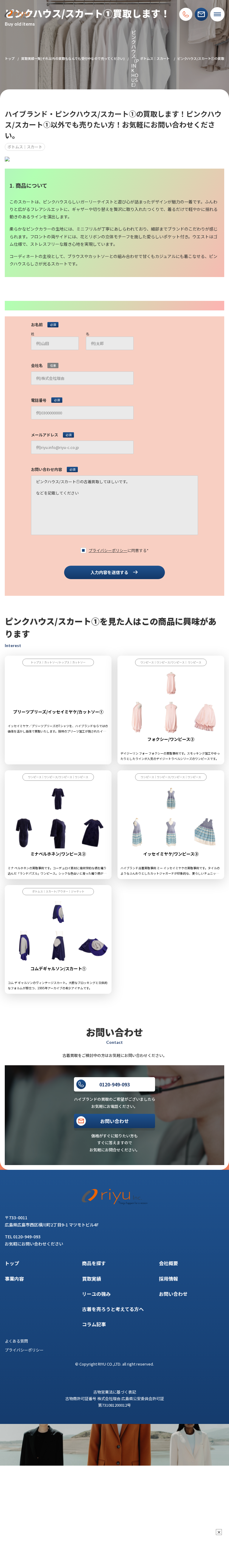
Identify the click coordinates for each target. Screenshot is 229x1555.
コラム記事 (94, 1324)
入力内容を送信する (109, 572)
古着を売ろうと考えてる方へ (113, 1309)
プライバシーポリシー (108, 550)
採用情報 (168, 1278)
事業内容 (14, 1278)
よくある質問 (16, 1341)
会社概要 (168, 1263)
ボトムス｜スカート (155, 58)
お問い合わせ (173, 1293)
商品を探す (94, 1263)
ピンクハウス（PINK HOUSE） (135, 58)
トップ (10, 58)
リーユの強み (96, 1293)
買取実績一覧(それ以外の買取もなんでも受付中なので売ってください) (73, 58)
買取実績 (91, 1278)
